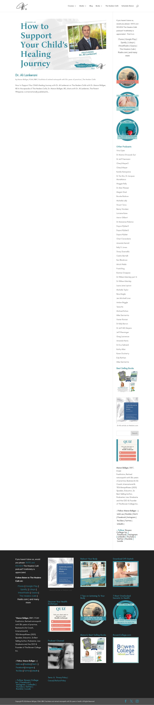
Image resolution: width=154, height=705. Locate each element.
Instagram (131, 517)
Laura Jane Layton (123, 285)
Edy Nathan (121, 358)
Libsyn (131, 43)
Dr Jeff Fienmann (123, 159)
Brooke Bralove (122, 196)
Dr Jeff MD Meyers (124, 328)
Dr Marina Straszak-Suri (126, 155)
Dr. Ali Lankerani (26, 75)
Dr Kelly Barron (122, 324)
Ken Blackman (121, 260)
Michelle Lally (121, 200)
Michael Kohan (122, 311)
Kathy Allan (120, 349)
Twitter (128, 520)
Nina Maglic (121, 294)
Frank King (120, 268)
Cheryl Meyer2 (122, 163)
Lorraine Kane (121, 213)
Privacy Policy (61, 677)
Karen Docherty (122, 353)
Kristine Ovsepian (123, 273)
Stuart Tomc (121, 205)
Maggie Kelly (121, 183)
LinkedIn (120, 524)
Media (81, 6)
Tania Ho (119, 307)
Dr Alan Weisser (122, 188)
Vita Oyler (120, 150)
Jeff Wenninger (122, 332)
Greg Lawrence (122, 336)
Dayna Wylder (122, 234)
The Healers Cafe (127, 49)
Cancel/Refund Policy (57, 680)
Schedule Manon (128, 6)
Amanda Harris (122, 341)
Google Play (130, 39)
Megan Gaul (121, 192)
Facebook (122, 517)
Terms (50, 677)
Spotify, (124, 43)
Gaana (133, 46)
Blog (91, 6)
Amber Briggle (122, 302)
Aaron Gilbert (122, 217)
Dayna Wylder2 (122, 230)
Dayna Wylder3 (122, 226)
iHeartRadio (124, 46)
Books (98, 6)
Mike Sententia (122, 315)
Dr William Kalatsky (123, 281)
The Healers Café (112, 6)
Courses (71, 6)
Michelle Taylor (122, 290)
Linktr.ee (120, 514)
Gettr (135, 514)
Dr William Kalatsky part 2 (126, 277)
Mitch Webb (121, 264)
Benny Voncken (122, 209)
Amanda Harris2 (122, 243)
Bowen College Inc (124, 531)
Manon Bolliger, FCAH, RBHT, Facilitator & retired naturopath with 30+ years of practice (49, 79)
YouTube (120, 520)
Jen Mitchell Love (123, 298)
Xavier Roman (122, 319)
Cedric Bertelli (122, 256)
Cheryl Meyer (121, 167)
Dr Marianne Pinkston (125, 222)
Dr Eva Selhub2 (122, 345)
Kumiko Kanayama (123, 172)
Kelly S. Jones (121, 247)
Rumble (128, 514)
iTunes (121, 39)
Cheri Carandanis (123, 239)
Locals (120, 541)
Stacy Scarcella (122, 251)
